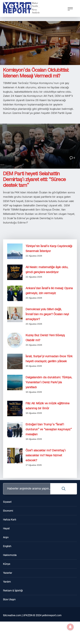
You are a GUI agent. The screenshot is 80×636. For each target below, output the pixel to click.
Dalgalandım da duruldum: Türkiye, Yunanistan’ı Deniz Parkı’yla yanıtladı (49, 382)
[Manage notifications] (70, 627)
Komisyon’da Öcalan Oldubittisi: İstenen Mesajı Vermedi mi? (36, 72)
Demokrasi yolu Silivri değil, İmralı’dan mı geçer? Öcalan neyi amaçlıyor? (47, 314)
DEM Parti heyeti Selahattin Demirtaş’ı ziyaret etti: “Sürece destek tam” (34, 179)
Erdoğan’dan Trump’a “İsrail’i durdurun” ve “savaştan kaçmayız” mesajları (49, 429)
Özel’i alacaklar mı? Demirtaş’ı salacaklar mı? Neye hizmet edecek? (46, 455)
